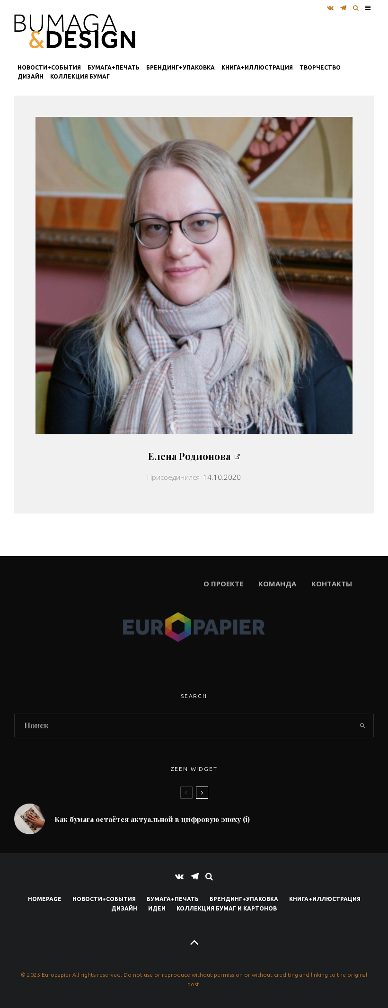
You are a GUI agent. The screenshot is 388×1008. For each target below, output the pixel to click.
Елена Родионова (189, 456)
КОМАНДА (277, 583)
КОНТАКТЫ (331, 583)
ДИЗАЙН (31, 76)
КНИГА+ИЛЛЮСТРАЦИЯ (257, 67)
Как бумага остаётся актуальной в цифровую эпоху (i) (152, 819)
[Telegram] (343, 5)
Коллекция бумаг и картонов (226, 908)
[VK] (330, 5)
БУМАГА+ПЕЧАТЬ (114, 67)
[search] (362, 725)
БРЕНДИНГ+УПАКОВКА (180, 67)
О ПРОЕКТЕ (128, 583)
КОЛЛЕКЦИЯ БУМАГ (80, 76)
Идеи (157, 908)
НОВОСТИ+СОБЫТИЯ (49, 67)
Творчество (320, 67)
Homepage (45, 899)
